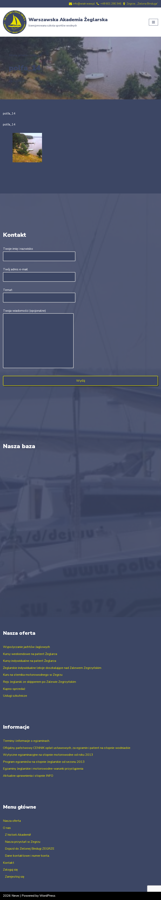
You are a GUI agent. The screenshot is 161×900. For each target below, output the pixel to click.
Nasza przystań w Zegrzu (22, 842)
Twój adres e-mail (15, 269)
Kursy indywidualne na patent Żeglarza (29, 661)
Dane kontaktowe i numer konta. (27, 856)
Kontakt (8, 863)
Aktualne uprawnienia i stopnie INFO (28, 776)
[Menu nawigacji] (153, 22)
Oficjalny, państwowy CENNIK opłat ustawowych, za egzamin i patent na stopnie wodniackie (66, 748)
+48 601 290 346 (110, 3)
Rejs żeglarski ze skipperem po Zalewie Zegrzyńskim (39, 682)
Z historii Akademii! (18, 835)
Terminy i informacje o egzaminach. (26, 741)
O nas (7, 828)
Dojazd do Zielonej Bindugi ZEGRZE (29, 848)
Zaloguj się (10, 869)
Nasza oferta (12, 821)
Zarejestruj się (14, 877)
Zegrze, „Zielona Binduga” (142, 3)
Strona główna (18, 55)
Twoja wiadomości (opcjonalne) (24, 311)
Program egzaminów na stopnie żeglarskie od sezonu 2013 (44, 762)
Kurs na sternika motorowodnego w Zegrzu (32, 675)
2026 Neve (11, 896)
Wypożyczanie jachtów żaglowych (26, 647)
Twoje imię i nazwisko (18, 249)
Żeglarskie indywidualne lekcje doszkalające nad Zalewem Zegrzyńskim (52, 668)
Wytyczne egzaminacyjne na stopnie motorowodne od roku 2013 (48, 755)
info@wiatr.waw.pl (84, 3)
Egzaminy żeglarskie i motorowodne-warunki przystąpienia (43, 768)
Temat (7, 290)
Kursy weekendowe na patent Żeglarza (30, 654)
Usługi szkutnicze (15, 696)
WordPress (47, 896)
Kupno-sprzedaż (14, 689)
